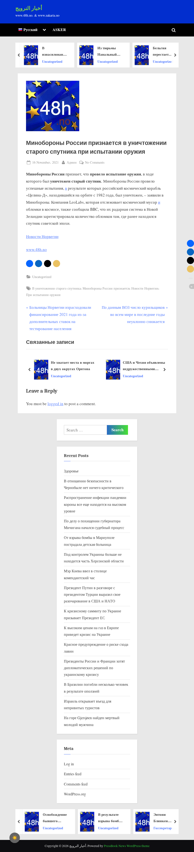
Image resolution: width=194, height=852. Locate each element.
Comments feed (76, 784)
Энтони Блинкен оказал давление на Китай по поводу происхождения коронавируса (165, 818)
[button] (29, 263)
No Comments (95, 162)
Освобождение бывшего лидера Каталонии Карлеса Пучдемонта (54, 818)
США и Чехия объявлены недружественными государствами (144, 366)
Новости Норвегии (42, 236)
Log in (69, 764)
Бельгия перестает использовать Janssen (163, 51)
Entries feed (72, 773)
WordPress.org (75, 794)
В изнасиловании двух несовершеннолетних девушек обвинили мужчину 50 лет (54, 51)
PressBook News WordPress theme (127, 846)
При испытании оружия (43, 294)
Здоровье (71, 471)
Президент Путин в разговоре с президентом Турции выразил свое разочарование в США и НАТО (92, 594)
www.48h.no (36, 249)
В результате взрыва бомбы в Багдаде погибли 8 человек (109, 818)
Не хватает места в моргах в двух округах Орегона (72, 365)
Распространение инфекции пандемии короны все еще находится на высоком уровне (95, 504)
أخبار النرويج (28, 8)
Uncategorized (52, 61)
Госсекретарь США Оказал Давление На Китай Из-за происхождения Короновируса (163, 828)
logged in (55, 403)
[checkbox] (14, 838)
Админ (72, 162)
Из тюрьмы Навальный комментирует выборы (108, 51)
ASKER (59, 29)
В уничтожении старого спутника (56, 288)
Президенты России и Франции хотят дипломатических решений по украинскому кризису (94, 668)
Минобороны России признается (106, 288)
